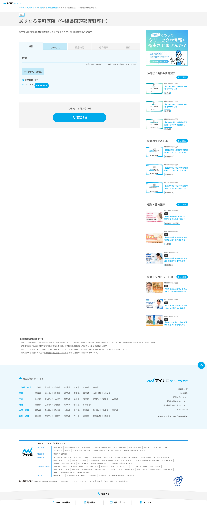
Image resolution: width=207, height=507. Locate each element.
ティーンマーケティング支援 (126, 457)
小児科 (167, 244)
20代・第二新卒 (92, 466)
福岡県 (38, 415)
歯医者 (167, 93)
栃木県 (48, 393)
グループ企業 (108, 481)
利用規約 (184, 393)
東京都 (86, 393)
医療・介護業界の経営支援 (64, 472)
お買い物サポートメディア (122, 463)
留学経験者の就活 (72, 447)
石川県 (57, 398)
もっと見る (182, 77)
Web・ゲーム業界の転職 (73, 466)
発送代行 (92, 475)
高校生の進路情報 (60, 454)
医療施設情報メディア (100, 463)
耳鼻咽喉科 (169, 265)
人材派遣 (57, 466)
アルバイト (58, 450)
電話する (82, 117)
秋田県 (77, 387)
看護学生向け (87, 447)
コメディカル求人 (116, 469)
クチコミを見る (41, 85)
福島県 (96, 387)
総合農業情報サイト (110, 460)
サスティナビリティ (87, 481)
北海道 (22, 387)
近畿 (21, 404)
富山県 (48, 398)
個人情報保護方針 (122, 481)
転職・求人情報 (135, 447)
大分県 (77, 415)
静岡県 (96, 398)
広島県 (67, 410)
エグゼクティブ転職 (139, 466)
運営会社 (182, 389)
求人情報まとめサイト (62, 457)
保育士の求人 (142, 469)
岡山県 (57, 410)
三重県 (115, 398)
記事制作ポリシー (180, 397)
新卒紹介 (104, 466)
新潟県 (38, 398)
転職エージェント (161, 447)
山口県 (77, 410)
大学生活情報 (145, 457)
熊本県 (67, 415)
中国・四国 (24, 410)
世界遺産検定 (94, 460)
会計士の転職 (155, 466)
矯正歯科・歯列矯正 (172, 223)
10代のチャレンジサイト (102, 457)
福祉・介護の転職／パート (134, 450)
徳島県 (86, 410)
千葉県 (77, 393)
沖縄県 (107, 415)
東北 (29, 387)
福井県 (67, 398)
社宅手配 (130, 475)
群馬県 (57, 393)
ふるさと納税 (167, 460)
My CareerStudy (68, 463)
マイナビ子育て (127, 460)
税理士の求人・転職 (61, 469)
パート (67, 450)
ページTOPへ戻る (201, 365)
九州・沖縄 (24, 415)
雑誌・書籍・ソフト (61, 460)
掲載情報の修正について (177, 401)
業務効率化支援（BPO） (76, 475)
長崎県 (57, 415)
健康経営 (102, 475)
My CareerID (83, 463)
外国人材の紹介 (83, 472)
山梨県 (107, 393)
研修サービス (59, 475)
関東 (21, 393)
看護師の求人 (100, 469)
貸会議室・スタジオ (116, 475)
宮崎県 (86, 415)
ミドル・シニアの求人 (82, 450)
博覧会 (56, 463)
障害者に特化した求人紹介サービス (108, 450)
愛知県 (105, 398)
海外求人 (147, 447)
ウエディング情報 (79, 460)
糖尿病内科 (169, 156)
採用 (98, 481)
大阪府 (57, 404)
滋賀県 (38, 404)
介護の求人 (167, 469)
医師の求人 (129, 469)
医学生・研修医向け (103, 447)
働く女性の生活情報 (161, 457)
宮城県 (67, 387)
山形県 (86, 387)
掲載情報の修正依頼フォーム (55, 352)
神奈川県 (97, 393)
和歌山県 (87, 404)
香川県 (96, 410)
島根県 (48, 410)
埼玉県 (67, 393)
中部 (21, 398)
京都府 (48, 404)
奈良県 (77, 404)
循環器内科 (169, 174)
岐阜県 (86, 398)
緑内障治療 (169, 192)
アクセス (55, 47)
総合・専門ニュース (82, 457)
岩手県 (57, 387)
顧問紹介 (75, 469)
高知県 (115, 410)
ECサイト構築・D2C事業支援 (147, 460)
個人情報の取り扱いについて (175, 405)
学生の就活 (58, 447)
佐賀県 (48, 415)
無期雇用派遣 (155, 469)
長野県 (77, 398)
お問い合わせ (182, 409)
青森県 (48, 387)
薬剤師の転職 (87, 469)
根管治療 (168, 129)
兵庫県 (67, 404)
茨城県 (38, 393)
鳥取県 (38, 410)
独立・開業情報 (120, 447)
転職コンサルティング (119, 466)
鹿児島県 (97, 415)
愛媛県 (105, 410)
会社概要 (64, 481)
